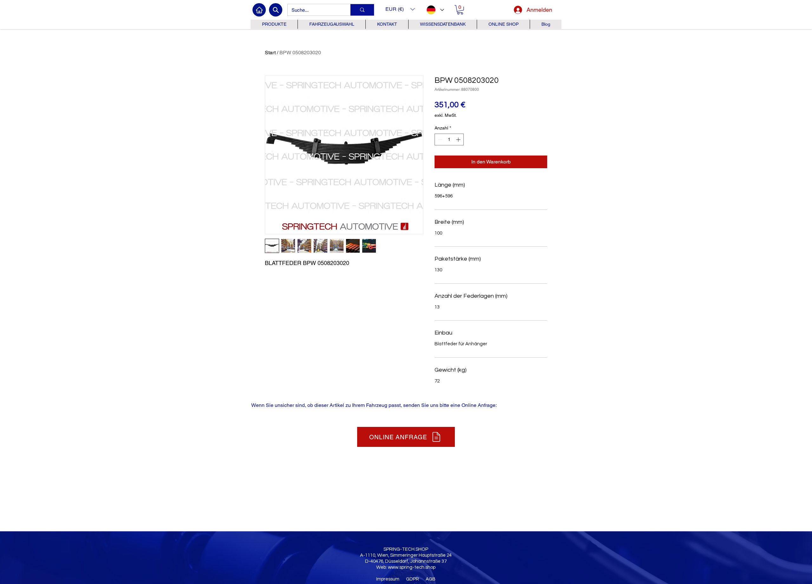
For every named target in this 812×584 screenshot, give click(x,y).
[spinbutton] (449, 139)
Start (270, 53)
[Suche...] (362, 10)
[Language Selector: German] (435, 10)
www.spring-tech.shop (411, 567)
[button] (400, 9)
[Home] (259, 10)
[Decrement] (439, 139)
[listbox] (400, 9)
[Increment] (459, 139)
